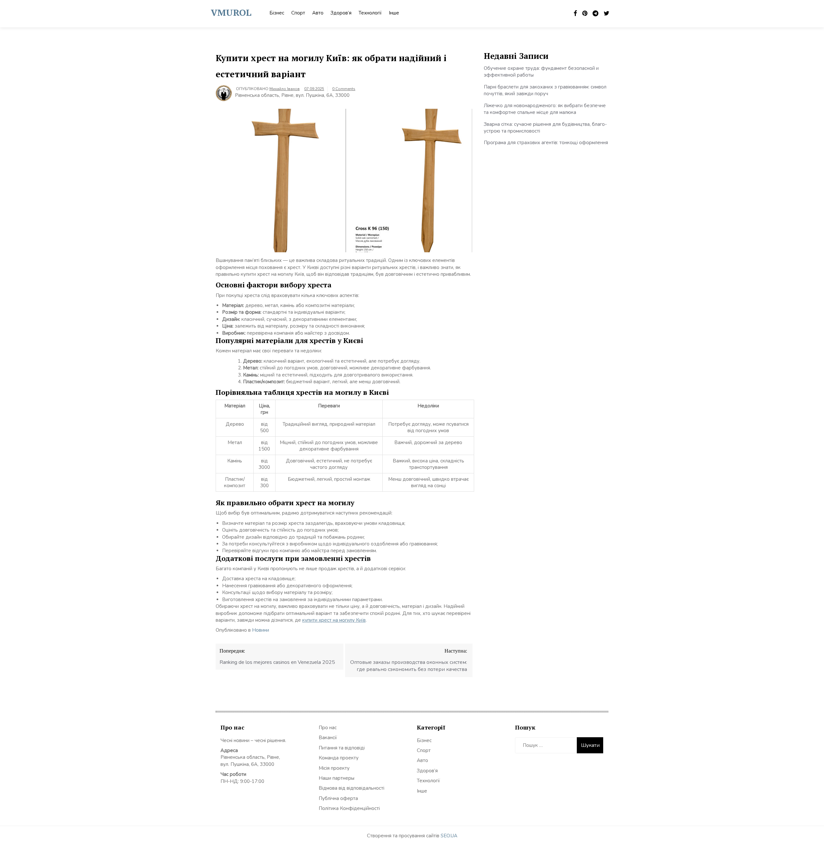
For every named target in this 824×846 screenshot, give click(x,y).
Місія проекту (334, 768)
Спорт (298, 13)
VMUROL (231, 12)
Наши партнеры (336, 778)
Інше (394, 13)
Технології (370, 13)
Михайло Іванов (284, 88)
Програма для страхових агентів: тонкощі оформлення (546, 142)
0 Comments (343, 88)
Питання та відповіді (342, 748)
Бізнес (276, 13)
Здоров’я (341, 13)
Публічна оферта (338, 798)
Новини (260, 630)
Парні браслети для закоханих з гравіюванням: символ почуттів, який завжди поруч (545, 90)
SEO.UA (449, 835)
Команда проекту (339, 758)
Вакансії (328, 737)
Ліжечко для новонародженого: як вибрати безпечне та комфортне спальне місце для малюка (545, 109)
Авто (317, 13)
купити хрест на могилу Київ (334, 620)
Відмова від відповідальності (351, 788)
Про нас (328, 727)
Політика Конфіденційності (349, 808)
